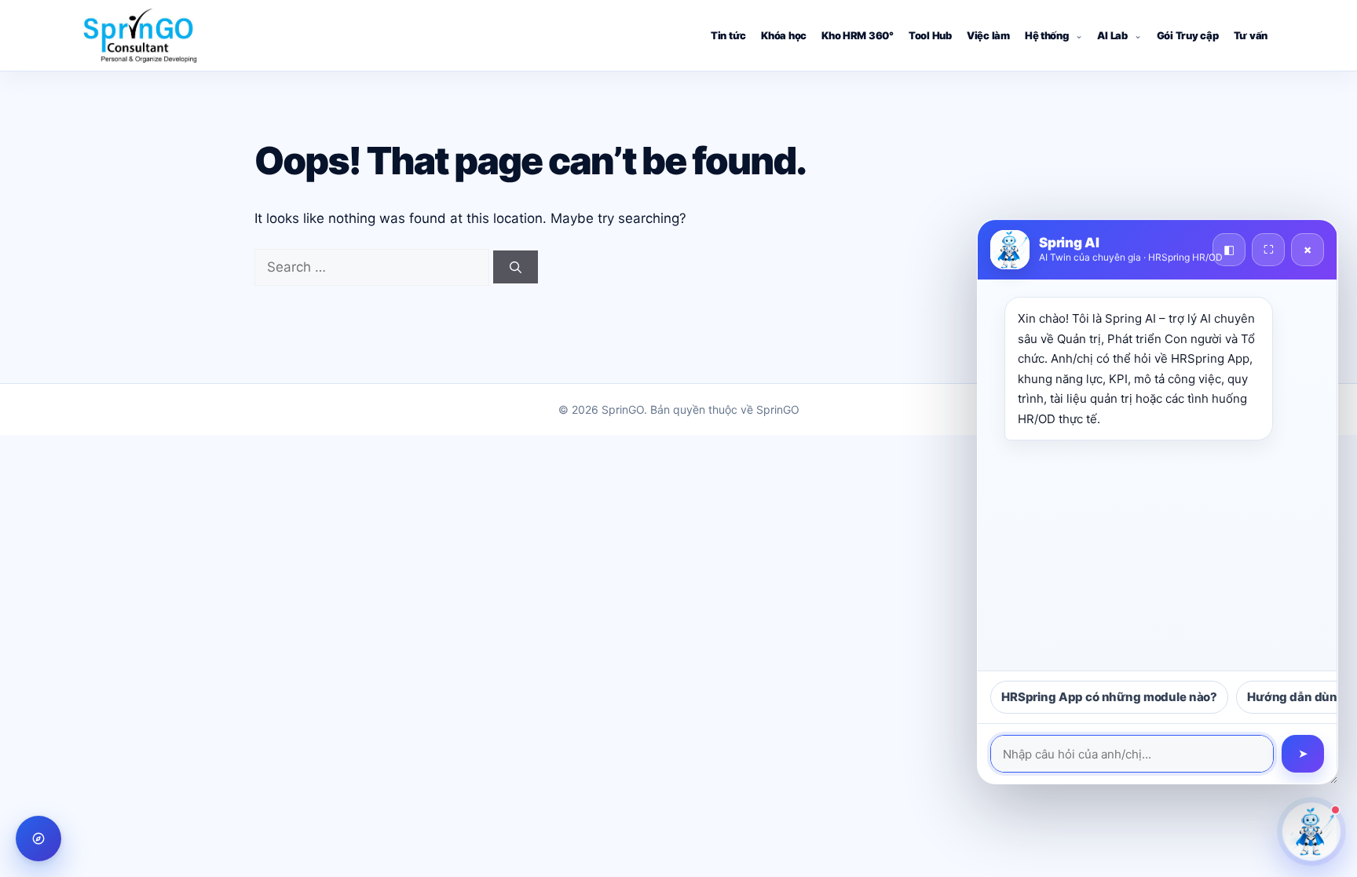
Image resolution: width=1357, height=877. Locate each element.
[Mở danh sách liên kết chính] (38, 838)
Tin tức (728, 35)
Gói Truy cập (1188, 35)
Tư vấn (1250, 35)
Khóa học (784, 35)
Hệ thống (1047, 35)
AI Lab (1112, 35)
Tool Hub (930, 35)
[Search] (515, 266)
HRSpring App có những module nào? (1109, 696)
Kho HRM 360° (857, 35)
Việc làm (988, 35)
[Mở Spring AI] (1311, 831)
